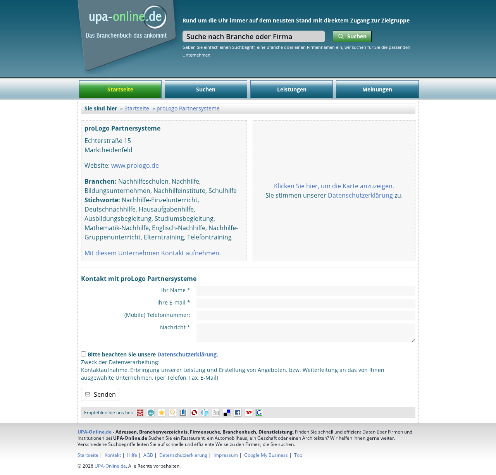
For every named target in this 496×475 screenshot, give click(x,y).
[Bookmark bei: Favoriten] (161, 413)
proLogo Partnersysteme (188, 108)
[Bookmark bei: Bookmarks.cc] (183, 413)
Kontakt (113, 455)
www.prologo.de (135, 165)
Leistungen (292, 89)
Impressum (226, 455)
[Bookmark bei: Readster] (205, 413)
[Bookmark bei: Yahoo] (248, 413)
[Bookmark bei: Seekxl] (172, 413)
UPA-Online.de (95, 432)
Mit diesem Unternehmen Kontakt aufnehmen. (152, 253)
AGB (148, 455)
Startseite (120, 89)
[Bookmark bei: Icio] (151, 413)
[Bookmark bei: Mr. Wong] (140, 413)
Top (298, 455)
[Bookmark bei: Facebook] (237, 413)
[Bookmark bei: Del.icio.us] (227, 413)
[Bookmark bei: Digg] (216, 413)
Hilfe (132, 455)
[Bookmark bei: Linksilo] (194, 413)
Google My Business (266, 455)
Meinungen (377, 89)
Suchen (205, 89)
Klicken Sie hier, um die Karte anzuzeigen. (334, 186)
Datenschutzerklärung (360, 195)
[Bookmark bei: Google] (259, 413)
